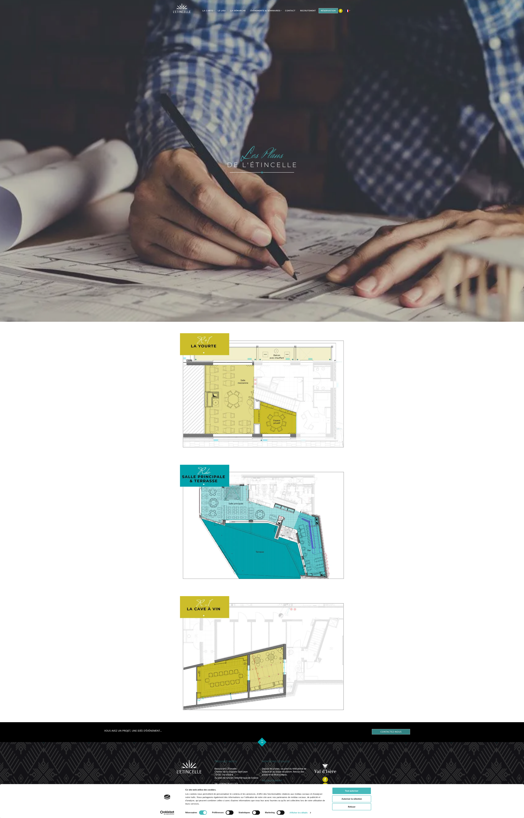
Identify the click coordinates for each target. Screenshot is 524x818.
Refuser (351, 807)
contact (290, 10)
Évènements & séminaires (265, 10)
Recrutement (308, 10)
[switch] (229, 812)
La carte (208, 10)
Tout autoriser (351, 791)
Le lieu (222, 10)
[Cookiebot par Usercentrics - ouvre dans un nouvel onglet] (167, 813)
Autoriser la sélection (352, 799)
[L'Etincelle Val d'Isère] (182, 8)
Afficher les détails (299, 812)
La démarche (238, 10)
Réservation (328, 10)
